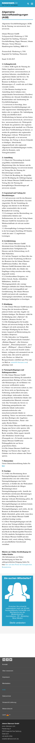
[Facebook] (7, 659)
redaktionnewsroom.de (10, 739)
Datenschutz (6, 696)
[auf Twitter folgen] (10, 659)
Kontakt (5, 664)
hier (3, 466)
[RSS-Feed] (3, 659)
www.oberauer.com (8, 726)
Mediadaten (6, 683)
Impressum (6, 677)
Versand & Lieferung (9, 702)
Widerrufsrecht (7, 708)
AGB (3, 690)
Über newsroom (7, 671)
